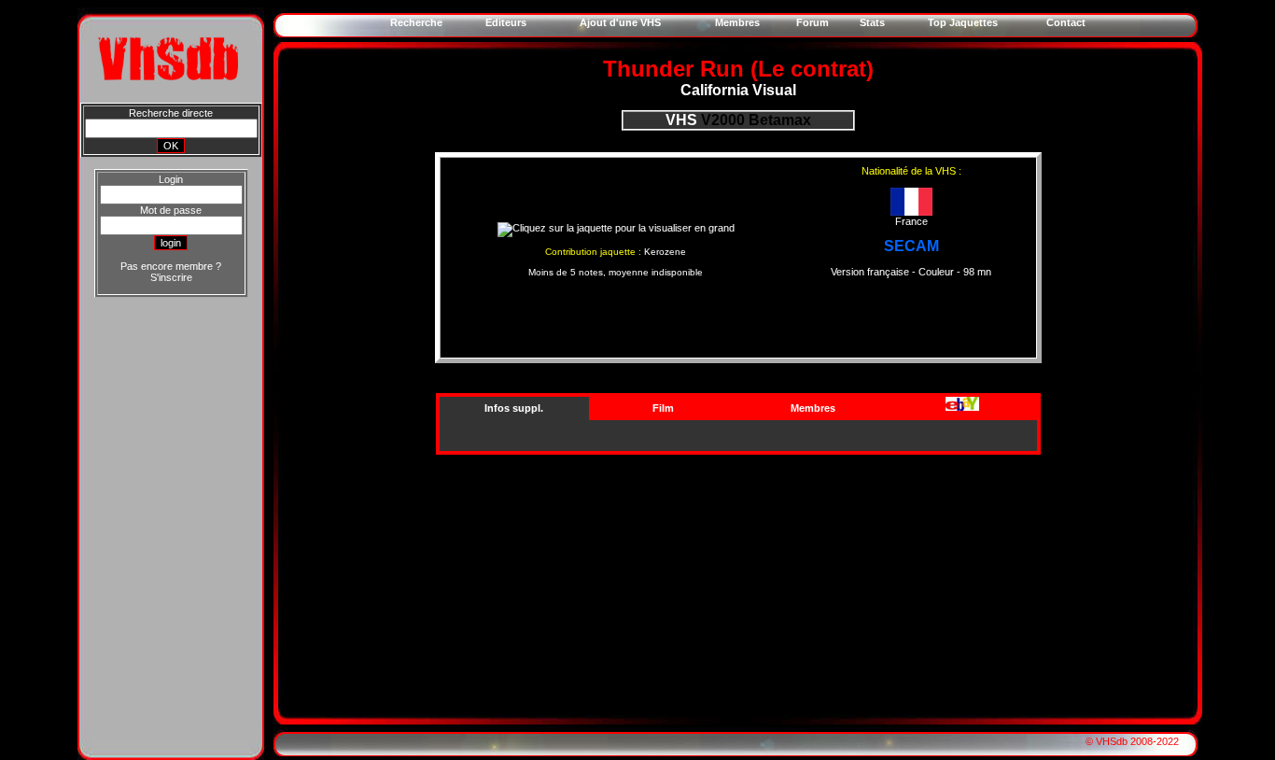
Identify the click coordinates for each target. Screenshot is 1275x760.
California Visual (738, 90)
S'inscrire (171, 277)
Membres (813, 408)
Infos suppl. (513, 408)
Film (663, 408)
